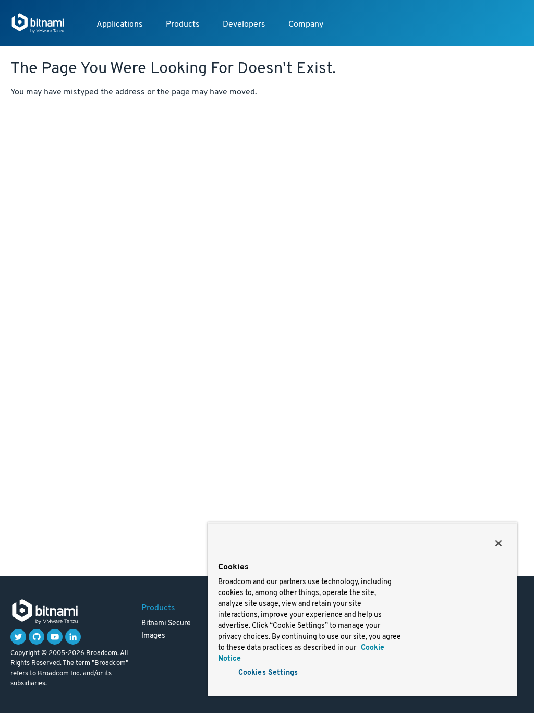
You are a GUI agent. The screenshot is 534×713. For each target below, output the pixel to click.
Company (305, 24)
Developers (244, 24)
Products (183, 24)
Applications (119, 24)
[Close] (498, 543)
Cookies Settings (268, 673)
